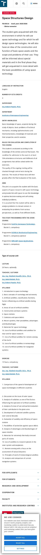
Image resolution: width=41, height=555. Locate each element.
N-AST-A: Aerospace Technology (23, 224)
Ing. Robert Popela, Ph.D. (11, 107)
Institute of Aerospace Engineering (15, 115)
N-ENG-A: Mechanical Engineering (24, 233)
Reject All (20, 543)
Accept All (20, 537)
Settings (20, 548)
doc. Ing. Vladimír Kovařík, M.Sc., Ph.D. (16, 276)
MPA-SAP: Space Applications (22, 241)
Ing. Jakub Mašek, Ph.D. (11, 279)
